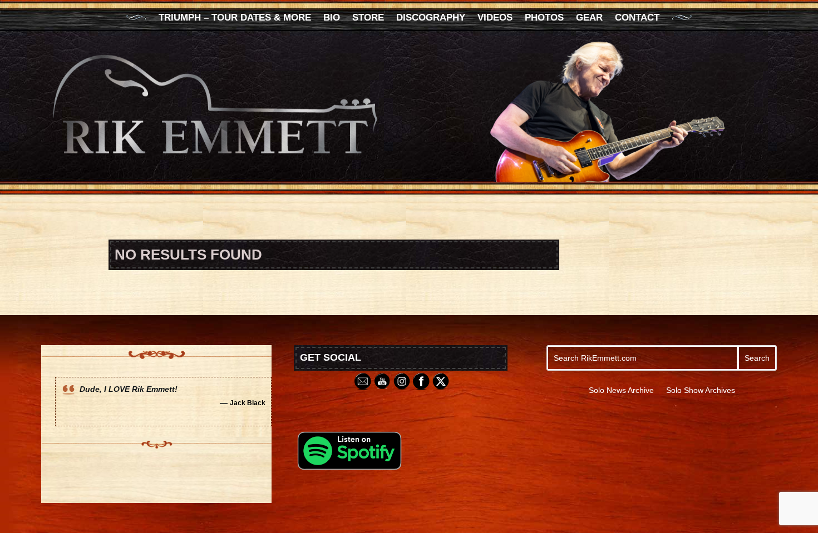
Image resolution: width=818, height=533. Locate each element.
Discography (430, 18)
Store (368, 18)
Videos (495, 18)
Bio (331, 18)
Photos (544, 18)
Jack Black (247, 402)
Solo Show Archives (700, 390)
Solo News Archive (621, 390)
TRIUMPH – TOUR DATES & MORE (235, 18)
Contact (637, 18)
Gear (589, 18)
